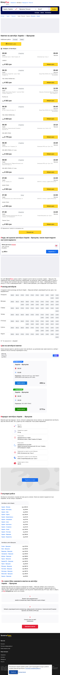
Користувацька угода (5, 648)
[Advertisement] (30, 25)
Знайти (54, 9)
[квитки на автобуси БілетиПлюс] (6, 636)
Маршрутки (25, 2)
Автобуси (19, 2)
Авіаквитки (13, 2)
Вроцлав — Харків (35, 16)
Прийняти (13, 672)
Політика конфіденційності (6, 646)
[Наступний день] (49, 9)
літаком (13, 244)
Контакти (3, 643)
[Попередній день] (35, 9)
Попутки (31, 2)
